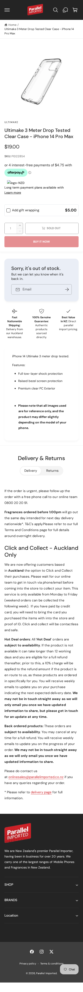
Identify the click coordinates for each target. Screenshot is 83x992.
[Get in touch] (65, 10)
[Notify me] (67, 289)
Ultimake (11, 122)
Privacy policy (27, 963)
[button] (7, 10)
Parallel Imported (46, 973)
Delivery (30, 470)
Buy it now (41, 241)
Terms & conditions (52, 963)
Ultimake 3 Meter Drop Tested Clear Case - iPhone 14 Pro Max (39, 31)
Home (12, 25)
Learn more (12, 193)
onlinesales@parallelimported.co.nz (36, 777)
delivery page (41, 792)
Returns (52, 470)
